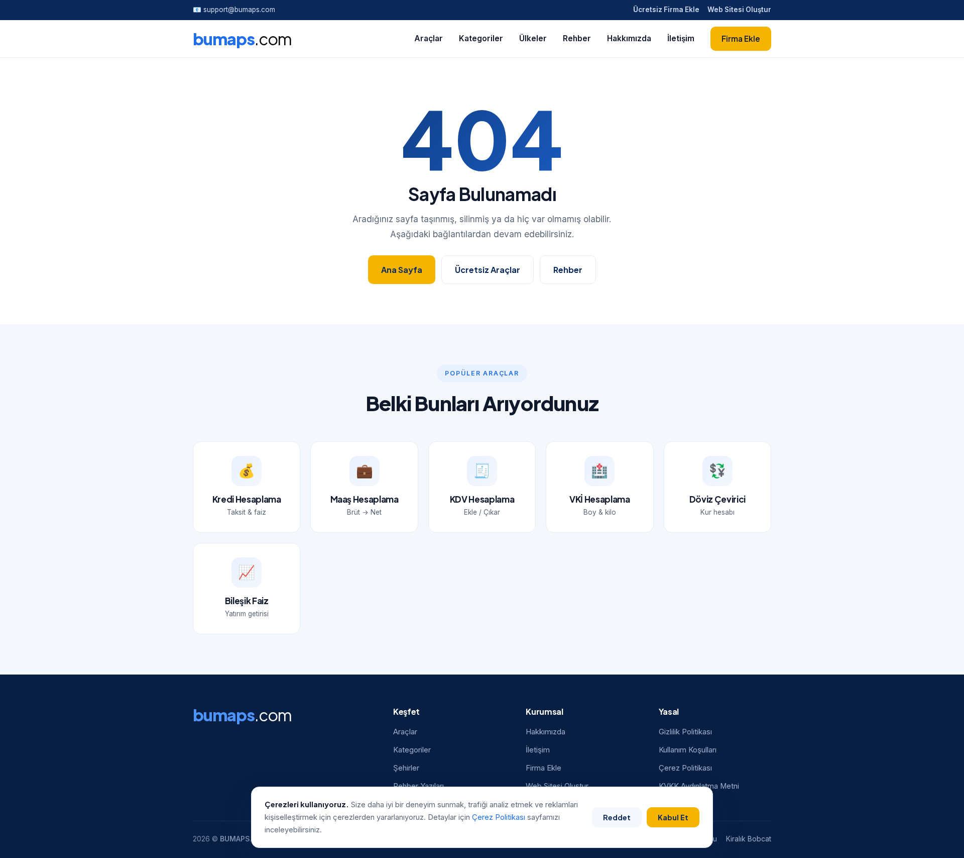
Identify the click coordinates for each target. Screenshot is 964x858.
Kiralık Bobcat (748, 839)
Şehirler (406, 768)
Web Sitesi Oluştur (739, 10)
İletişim (680, 38)
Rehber (577, 38)
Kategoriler (481, 38)
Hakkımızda (629, 38)
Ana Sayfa (401, 269)
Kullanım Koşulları (687, 749)
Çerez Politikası (685, 768)
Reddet (617, 817)
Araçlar (428, 38)
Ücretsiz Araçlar (487, 269)
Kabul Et (673, 817)
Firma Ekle (740, 38)
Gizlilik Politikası (685, 731)
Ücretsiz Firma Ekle (666, 10)
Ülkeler (533, 38)
